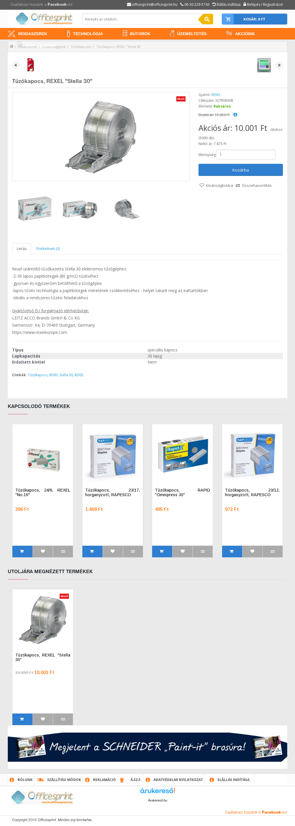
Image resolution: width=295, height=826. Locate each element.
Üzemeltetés (192, 33)
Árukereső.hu (157, 800)
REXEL (216, 94)
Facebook (57, 4)
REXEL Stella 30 (61, 374)
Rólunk (25, 779)
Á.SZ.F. (136, 779)
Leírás (22, 248)
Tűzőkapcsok (81, 46)
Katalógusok (40, 45)
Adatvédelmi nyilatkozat (178, 779)
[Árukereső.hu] (157, 792)
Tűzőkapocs (38, 374)
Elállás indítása (233, 779)
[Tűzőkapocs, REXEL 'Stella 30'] (35, 210)
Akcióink (245, 33)
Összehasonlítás (257, 185)
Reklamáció (104, 779)
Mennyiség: (206, 154)
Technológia (88, 33)
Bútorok (140, 33)
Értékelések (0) (48, 248)
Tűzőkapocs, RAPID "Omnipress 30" (182, 492)
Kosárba (240, 170)
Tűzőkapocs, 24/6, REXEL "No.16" (42, 492)
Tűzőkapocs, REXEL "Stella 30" (119, 46)
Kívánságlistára (219, 185)
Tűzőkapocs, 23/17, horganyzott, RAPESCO (112, 492)
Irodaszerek (32, 33)
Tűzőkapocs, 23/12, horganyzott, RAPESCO (252, 492)
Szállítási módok (64, 779)
